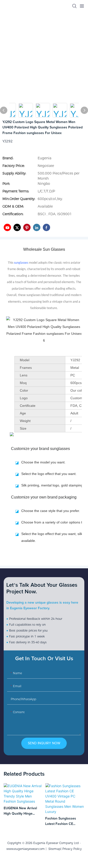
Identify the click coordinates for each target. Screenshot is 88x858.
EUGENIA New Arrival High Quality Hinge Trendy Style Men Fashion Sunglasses (20, 812)
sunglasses (21, 263)
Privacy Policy (72, 849)
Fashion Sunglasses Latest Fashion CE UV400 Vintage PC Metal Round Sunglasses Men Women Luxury (64, 822)
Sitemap (53, 849)
